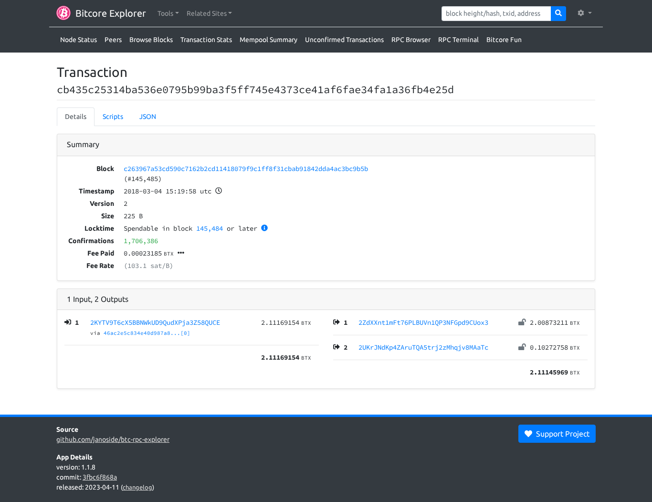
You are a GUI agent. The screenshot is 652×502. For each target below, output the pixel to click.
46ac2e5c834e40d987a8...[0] (147, 333)
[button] (168, 13)
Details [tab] (75, 116)
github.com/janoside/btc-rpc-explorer (112, 439)
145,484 (209, 228)
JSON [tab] (147, 116)
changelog (137, 487)
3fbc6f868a (100, 477)
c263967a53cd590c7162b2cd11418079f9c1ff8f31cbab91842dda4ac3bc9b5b (246, 168)
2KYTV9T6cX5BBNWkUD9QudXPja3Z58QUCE (155, 322)
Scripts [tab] (113, 116)
